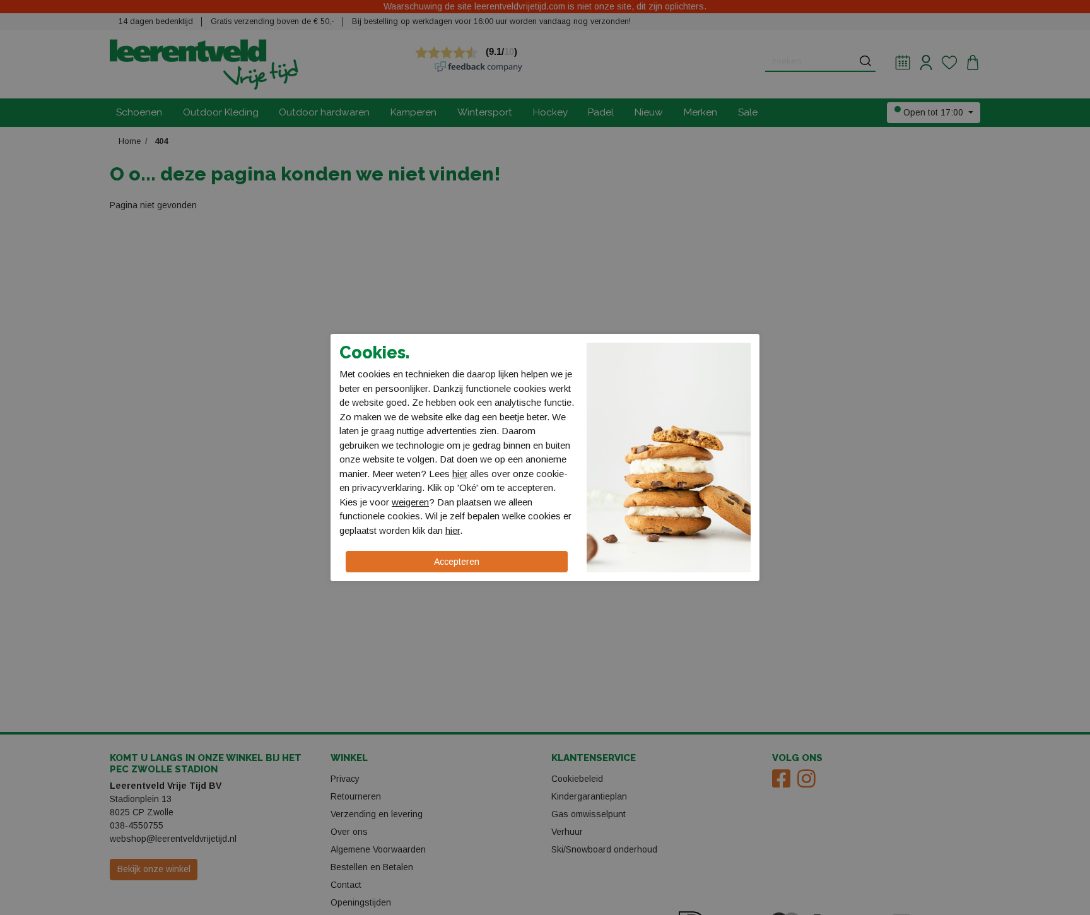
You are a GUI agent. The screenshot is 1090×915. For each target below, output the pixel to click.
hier (459, 473)
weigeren (410, 502)
